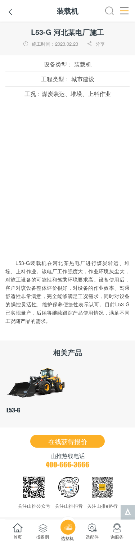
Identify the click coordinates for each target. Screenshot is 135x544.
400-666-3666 (67, 464)
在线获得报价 (67, 441)
